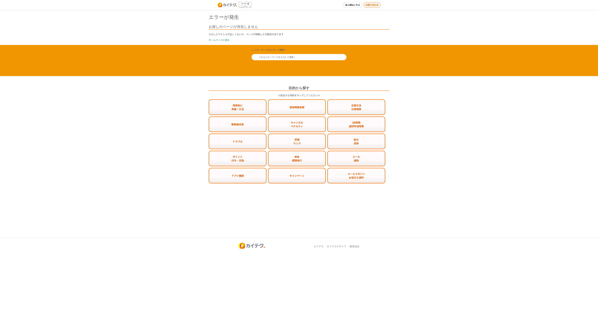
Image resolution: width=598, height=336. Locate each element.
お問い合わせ (372, 4)
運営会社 (354, 246)
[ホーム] (227, 5)
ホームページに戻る (219, 40)
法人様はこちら (352, 4)
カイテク (319, 246)
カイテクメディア (336, 246)
